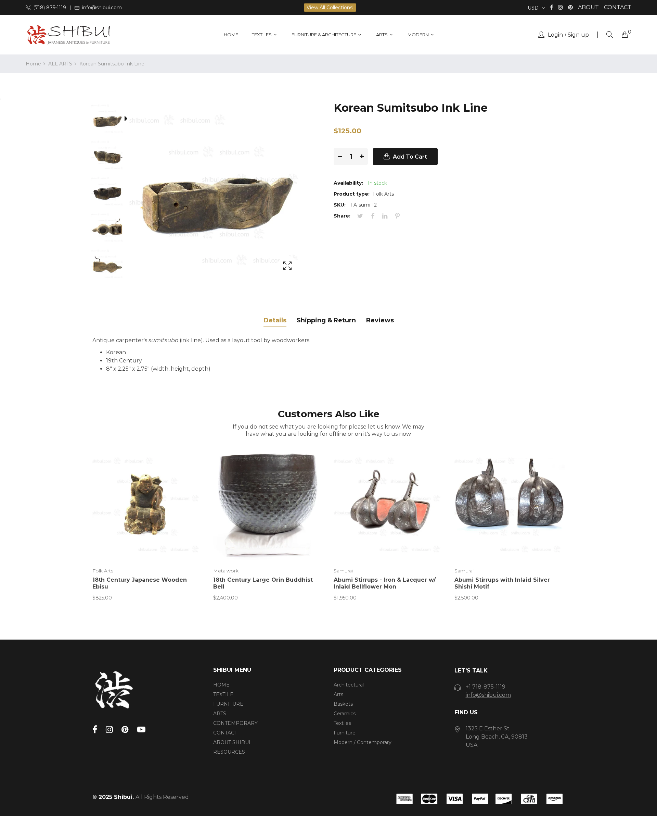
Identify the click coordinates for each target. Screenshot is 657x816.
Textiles (342, 723)
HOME (221, 685)
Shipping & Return (326, 320)
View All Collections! (330, 7)
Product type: (352, 194)
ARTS (219, 713)
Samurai (343, 571)
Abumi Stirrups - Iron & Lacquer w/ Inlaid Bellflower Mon (385, 583)
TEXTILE (223, 694)
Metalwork (226, 571)
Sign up (578, 35)
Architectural (349, 685)
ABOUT (588, 7)
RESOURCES (229, 752)
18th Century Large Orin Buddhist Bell (263, 583)
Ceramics (345, 713)
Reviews (380, 320)
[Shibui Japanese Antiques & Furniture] (68, 35)
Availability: (348, 183)
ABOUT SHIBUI (231, 742)
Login (555, 35)
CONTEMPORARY (235, 723)
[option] (111, 120)
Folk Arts (102, 571)
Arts (338, 694)
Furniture (345, 733)
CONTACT (617, 7)
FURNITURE (228, 704)
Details (274, 320)
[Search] (609, 34)
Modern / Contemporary (362, 742)
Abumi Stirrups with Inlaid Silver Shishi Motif (502, 583)
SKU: (340, 205)
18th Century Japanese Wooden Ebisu (139, 583)
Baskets (343, 704)
